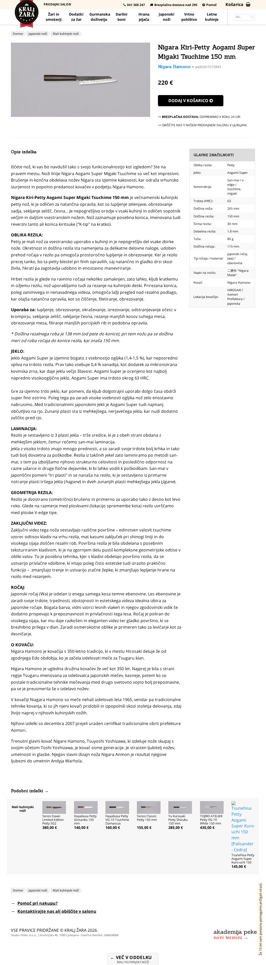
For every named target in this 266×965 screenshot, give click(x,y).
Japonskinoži (166, 17)
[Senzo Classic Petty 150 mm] (149, 807)
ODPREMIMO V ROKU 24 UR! (201, 117)
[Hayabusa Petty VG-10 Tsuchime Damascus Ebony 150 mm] (117, 807)
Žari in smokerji (54, 17)
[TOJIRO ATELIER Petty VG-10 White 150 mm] (212, 807)
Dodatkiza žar (76, 17)
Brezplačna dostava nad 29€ (175, 5)
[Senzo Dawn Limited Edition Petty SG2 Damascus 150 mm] (54, 807)
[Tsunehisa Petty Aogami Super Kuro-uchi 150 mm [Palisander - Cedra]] (243, 826)
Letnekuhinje (211, 17)
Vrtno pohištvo (189, 17)
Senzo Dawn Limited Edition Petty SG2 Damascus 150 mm (53, 823)
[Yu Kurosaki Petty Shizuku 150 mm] (180, 807)
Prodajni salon (57, 4)
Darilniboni (121, 17)
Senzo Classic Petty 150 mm (147, 818)
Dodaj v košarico (188, 100)
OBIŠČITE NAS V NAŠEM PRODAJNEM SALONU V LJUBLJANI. (204, 125)
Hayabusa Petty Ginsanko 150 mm (85, 820)
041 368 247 (136, 5)
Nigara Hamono (174, 66)
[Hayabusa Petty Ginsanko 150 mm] (86, 807)
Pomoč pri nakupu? (37, 903)
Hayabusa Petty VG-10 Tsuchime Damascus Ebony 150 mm (117, 821)
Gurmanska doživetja (99, 17)
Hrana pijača (143, 17)
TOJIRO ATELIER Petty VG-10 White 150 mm (211, 820)
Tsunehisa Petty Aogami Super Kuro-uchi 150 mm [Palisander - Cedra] (242, 862)
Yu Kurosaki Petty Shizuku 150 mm (178, 820)
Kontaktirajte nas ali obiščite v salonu (56, 911)
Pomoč (211, 5)
